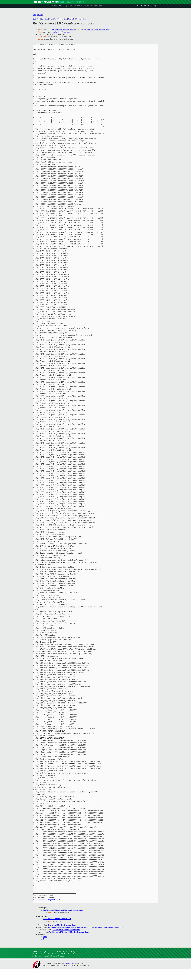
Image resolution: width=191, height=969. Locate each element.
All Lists (39, 15)
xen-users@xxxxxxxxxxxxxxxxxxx (63, 30)
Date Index (71, 19)
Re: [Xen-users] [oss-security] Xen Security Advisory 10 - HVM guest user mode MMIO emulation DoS (85, 927)
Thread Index (80, 19)
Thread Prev (53, 19)
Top (34, 15)
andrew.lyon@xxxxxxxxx (61, 32)
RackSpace (70, 963)
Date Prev (36, 19)
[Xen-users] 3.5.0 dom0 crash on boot (57, 919)
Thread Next (62, 19)
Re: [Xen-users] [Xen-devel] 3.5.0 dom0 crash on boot (63, 910)
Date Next (44, 19)
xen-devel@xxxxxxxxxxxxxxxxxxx (97, 30)
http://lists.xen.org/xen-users (46, 900)
